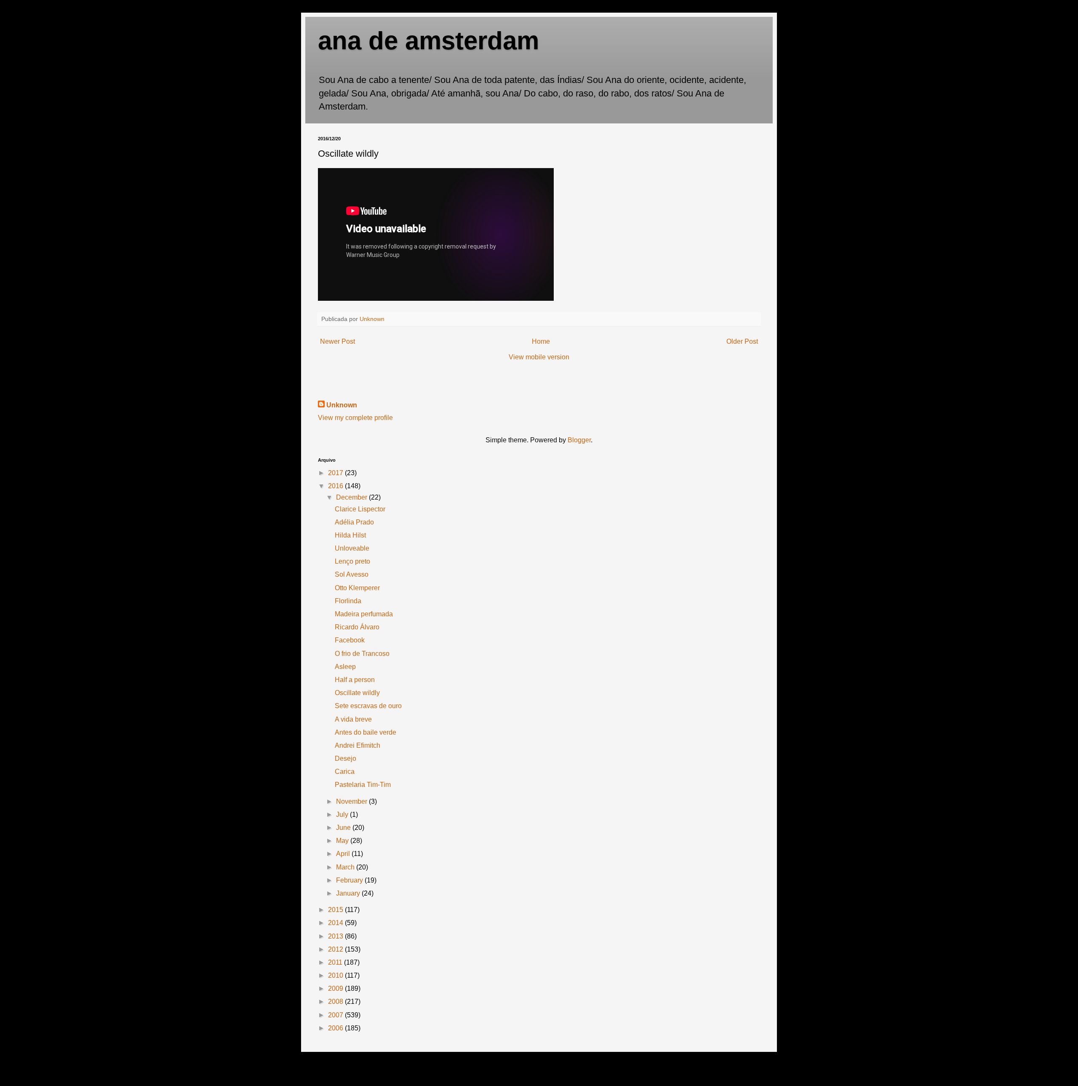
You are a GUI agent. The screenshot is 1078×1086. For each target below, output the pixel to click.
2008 (336, 1001)
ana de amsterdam (428, 41)
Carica (345, 771)
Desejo (345, 758)
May (343, 840)
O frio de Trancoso (362, 653)
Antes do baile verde (365, 732)
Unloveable (352, 548)
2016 (336, 486)
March (346, 867)
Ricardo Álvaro (357, 627)
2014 (336, 922)
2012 (336, 949)
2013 (336, 936)
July (343, 814)
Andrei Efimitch (357, 745)
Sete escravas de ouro (368, 705)
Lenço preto (352, 561)
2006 (336, 1028)
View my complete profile (355, 417)
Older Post (742, 341)
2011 (336, 962)
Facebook (350, 640)
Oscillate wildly (357, 692)
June (344, 827)
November (352, 801)
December (352, 497)
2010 (336, 975)
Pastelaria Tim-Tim (363, 784)
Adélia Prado (354, 522)
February (350, 880)
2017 (336, 472)
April (344, 853)
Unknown (341, 405)
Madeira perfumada (364, 614)
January (349, 893)
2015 (336, 909)
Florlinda (348, 601)
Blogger (579, 440)
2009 (336, 988)
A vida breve (353, 719)
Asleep (345, 666)
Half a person (355, 679)
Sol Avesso (351, 574)
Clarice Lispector (360, 509)
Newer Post (337, 341)
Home (541, 341)
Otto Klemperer (357, 587)
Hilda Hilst (350, 535)
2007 (336, 1015)
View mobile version (539, 357)
